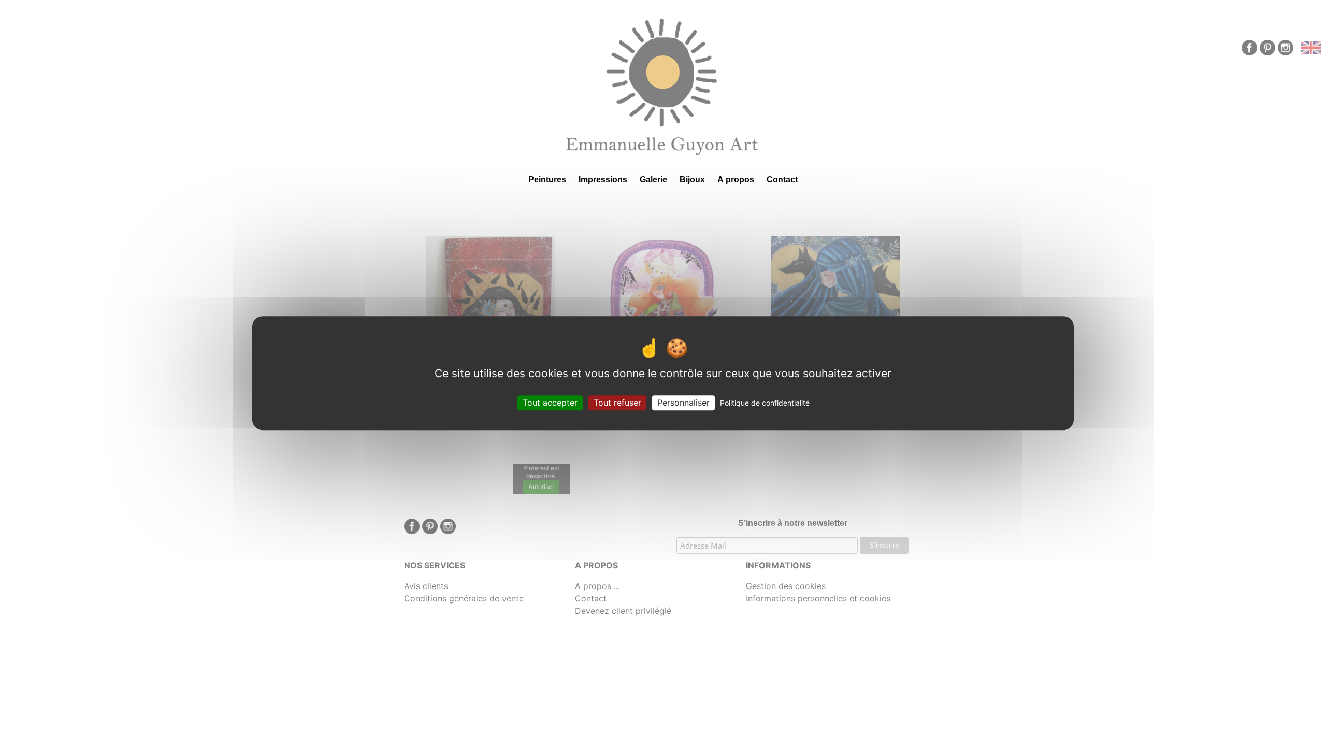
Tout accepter (550, 402)
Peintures (547, 179)
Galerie (653, 179)
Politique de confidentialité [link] (765, 402)
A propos (735, 179)
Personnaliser (683, 402)
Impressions (603, 179)
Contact (782, 179)
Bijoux (692, 179)
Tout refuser (617, 402)
